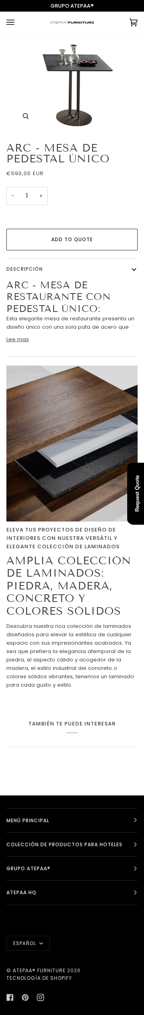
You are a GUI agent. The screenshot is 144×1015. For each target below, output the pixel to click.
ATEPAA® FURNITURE (39, 970)
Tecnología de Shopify (39, 978)
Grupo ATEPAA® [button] (28, 868)
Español (25, 943)
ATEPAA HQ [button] (21, 892)
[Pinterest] (25, 997)
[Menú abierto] (18, 22)
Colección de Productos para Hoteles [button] (64, 844)
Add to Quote (72, 239)
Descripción (24, 269)
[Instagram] (40, 997)
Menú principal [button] (27, 820)
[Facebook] (10, 997)
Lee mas (17, 339)
